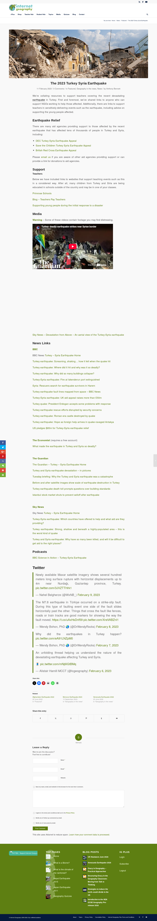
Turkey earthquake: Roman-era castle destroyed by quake (64, 415)
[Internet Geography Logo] (21, 7)
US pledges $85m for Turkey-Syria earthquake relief (61, 428)
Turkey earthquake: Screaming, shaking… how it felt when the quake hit (71, 361)
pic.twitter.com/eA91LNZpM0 (54, 638)
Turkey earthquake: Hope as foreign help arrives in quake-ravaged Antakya (73, 422)
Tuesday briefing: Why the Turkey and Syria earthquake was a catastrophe (73, 476)
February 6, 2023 (100, 671)
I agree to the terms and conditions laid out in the (55, 813)
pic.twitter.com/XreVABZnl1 (101, 620)
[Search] (146, 14)
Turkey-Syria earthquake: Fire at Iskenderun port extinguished (66, 379)
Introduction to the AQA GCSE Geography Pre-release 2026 (97, 902)
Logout (123, 870)
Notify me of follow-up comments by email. (49, 818)
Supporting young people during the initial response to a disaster (68, 205)
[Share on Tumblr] (101, 718)
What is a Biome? (61, 862)
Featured (72, 88)
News (99, 88)
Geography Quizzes (62, 895)
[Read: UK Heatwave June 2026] (85, 858)
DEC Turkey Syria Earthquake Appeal (56, 140)
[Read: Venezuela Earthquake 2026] (85, 863)
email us (46, 157)
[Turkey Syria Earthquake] (78, 54)
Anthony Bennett (113, 88)
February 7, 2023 (107, 645)
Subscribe (124, 863)
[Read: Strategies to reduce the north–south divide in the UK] (85, 890)
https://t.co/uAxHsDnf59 (67, 620)
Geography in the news (86, 88)
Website (63, 778)
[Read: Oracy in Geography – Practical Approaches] (85, 869)
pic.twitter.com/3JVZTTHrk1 (54, 588)
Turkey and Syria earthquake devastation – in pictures (62, 470)
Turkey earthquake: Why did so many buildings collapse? (63, 373)
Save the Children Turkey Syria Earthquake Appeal (63, 145)
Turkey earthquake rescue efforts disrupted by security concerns (67, 409)
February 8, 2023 (107, 626)
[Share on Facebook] (40, 718)
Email (63, 769)
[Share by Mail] (116, 718)
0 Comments (58, 88)
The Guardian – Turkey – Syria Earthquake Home (59, 464)
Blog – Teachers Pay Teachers (49, 199)
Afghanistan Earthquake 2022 (43, 697)
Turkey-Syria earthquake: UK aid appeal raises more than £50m (67, 397)
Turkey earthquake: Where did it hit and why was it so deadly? (66, 367)
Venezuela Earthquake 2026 (103, 697)
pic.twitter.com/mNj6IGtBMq (58, 664)
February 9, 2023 (89, 595)
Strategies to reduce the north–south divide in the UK (98, 892)
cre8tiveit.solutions (35, 917)
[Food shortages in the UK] (155, 460)
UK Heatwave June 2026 (98, 857)
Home (56, 855)
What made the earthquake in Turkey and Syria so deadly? (64, 446)
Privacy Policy (70, 813)
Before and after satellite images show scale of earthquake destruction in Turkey (76, 482)
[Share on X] (55, 718)
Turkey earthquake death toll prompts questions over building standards (71, 488)
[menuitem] (12, 14)
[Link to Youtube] (146, 1)
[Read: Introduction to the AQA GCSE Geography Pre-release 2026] (85, 900)
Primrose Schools (42, 193)
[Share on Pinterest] (86, 718)
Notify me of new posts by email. (46, 823)
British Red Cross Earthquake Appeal (56, 150)
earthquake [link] (39, 99)
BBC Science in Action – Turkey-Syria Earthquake (59, 557)
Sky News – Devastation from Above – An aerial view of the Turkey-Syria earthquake (78, 334)
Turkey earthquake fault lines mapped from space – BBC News (66, 391)
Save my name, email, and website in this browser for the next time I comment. (59, 787)
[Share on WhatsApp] (70, 718)
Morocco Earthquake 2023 (72, 697)
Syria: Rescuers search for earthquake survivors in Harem (64, 385)
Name (63, 760)
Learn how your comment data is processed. (89, 834)
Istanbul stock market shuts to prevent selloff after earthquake (66, 494)
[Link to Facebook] (142, 1)
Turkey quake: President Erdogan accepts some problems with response (72, 403)
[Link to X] (139, 1)
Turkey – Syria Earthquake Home (63, 355)
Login (122, 856)
